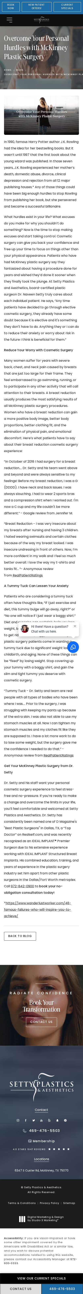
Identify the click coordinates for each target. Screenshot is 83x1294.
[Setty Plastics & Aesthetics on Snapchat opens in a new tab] (57, 1120)
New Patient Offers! (36, 7)
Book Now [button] (10, 7)
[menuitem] (17, 1120)
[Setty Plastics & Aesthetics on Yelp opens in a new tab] (49, 1120)
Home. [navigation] (8, 70)
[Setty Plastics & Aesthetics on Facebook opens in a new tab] (25, 1120)
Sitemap (69, 1203)
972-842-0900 (22, 886)
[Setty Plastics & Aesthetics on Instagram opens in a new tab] (17, 1120)
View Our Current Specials (41, 1278)
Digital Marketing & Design (45, 1219)
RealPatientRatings (28, 575)
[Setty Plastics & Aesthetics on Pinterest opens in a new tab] (65, 1120)
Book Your (41, 1002)
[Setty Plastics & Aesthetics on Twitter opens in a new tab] (33, 1120)
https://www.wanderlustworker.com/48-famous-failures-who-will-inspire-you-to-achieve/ (37, 910)
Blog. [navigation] (20, 70)
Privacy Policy (49, 1203)
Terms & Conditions (22, 1203)
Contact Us (41, 1022)
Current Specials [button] (67, 7)
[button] (9, 20)
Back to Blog (20, 936)
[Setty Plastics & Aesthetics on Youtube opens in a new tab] (41, 1120)
